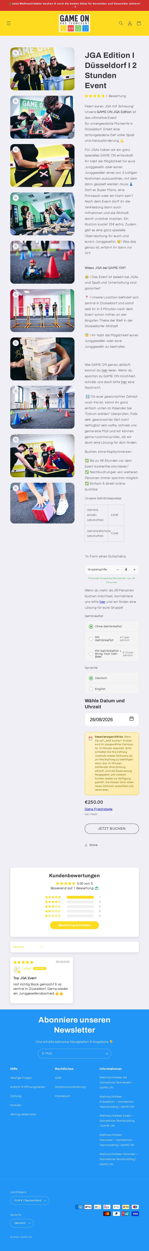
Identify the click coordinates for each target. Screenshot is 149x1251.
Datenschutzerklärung (70, 1087)
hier (105, 370)
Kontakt (15, 1105)
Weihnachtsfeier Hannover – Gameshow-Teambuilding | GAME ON (117, 1140)
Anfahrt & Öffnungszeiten (27, 1087)
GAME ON (26, 1237)
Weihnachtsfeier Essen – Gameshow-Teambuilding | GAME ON (117, 1120)
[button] (8, 23)
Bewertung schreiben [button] (74, 925)
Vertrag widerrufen (23, 1114)
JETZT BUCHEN (112, 828)
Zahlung (16, 1096)
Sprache (91, 667)
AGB (58, 1077)
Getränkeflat (94, 616)
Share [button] (93, 845)
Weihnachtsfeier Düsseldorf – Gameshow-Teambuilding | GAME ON (117, 1101)
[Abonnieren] (106, 1053)
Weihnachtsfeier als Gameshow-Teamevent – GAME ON (117, 1082)
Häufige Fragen (21, 1077)
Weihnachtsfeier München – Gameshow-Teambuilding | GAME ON (119, 1159)
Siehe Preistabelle (99, 809)
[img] (23, 962)
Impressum (62, 1096)
